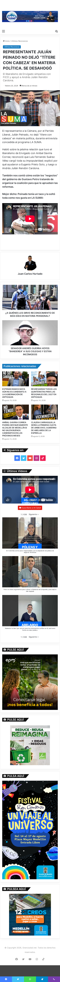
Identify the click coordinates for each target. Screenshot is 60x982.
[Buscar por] (56, 31)
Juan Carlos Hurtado (30, 273)
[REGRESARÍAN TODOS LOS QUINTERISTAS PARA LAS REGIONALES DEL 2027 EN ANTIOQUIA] (44, 378)
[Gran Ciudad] (30, 16)
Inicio (7, 41)
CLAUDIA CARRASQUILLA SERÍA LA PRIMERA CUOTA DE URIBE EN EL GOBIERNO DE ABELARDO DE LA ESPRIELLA (44, 427)
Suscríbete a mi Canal (31, 508)
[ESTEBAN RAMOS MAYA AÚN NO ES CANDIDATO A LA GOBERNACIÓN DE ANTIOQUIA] (15, 378)
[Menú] (3, 31)
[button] (33, 514)
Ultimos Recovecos (19, 41)
